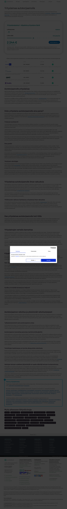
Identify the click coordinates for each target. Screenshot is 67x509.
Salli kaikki (48, 260)
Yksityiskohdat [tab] (33, 251)
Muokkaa (32, 260)
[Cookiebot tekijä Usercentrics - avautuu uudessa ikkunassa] (51, 248)
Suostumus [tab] (18, 251)
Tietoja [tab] (49, 251)
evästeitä (17, 256)
